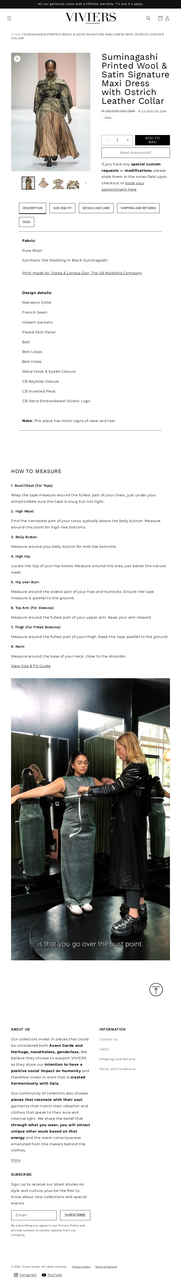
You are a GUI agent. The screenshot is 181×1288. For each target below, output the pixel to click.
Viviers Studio (31, 1266)
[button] (9, 18)
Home (16, 34)
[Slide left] (16, 183)
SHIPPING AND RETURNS (138, 208)
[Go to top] (156, 990)
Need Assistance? (136, 152)
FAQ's (104, 1049)
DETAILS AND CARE (96, 208)
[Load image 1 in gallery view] (28, 183)
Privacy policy (81, 1266)
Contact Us (108, 1039)
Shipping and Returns (117, 1059)
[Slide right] (85, 183)
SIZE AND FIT (62, 208)
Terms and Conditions (117, 1069)
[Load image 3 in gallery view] (58, 183)
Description (32, 208)
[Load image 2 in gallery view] (43, 183)
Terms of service (106, 1266)
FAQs (26, 222)
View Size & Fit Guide (31, 666)
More (16, 1160)
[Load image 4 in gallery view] (73, 183)
